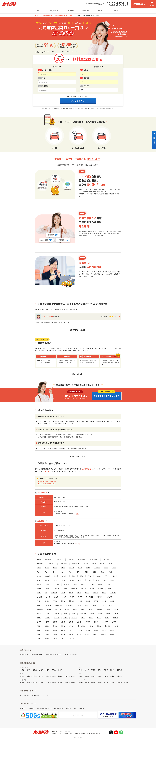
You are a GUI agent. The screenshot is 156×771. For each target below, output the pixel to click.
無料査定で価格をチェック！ (106, 396)
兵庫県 (87, 676)
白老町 (71, 622)
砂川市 (39, 576)
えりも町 (71, 626)
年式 (43, 78)
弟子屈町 (103, 634)
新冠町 (47, 626)
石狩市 (107, 576)
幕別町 (96, 630)
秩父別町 (109, 597)
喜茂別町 (83, 588)
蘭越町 (48, 588)
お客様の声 (35, 695)
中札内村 (63, 630)
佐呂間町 (50, 316)
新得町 (39, 630)
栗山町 (64, 597)
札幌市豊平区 (94, 559)
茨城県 (81, 670)
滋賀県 (99, 676)
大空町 (47, 622)
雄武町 (39, 622)
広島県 (41, 682)
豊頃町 (112, 630)
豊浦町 (55, 622)
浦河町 (55, 626)
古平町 (71, 593)
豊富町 (74, 613)
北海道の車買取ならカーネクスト (64, 15)
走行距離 (45, 86)
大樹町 (80, 630)
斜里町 (116, 613)
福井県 (41, 676)
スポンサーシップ (71, 708)
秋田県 (47, 670)
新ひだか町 (81, 626)
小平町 (75, 609)
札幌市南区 (105, 559)
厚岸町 (79, 634)
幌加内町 (58, 609)
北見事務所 (47, 471)
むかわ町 (105, 622)
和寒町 (87, 605)
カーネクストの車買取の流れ (46, 484)
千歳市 (103, 572)
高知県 (73, 682)
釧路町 (71, 634)
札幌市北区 (60, 559)
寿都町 (108, 584)
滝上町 (99, 618)
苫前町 (83, 609)
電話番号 (86, 78)
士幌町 (99, 626)
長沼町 (56, 597)
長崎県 (93, 682)
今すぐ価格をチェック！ (154, 140)
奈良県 (106, 676)
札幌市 (39, 559)
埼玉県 (99, 670)
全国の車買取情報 (47, 15)
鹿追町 (116, 626)
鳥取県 (22, 682)
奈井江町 (113, 593)
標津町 (64, 638)
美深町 (111, 605)
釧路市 (39, 568)
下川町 (103, 605)
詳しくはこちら (77, 374)
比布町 (88, 601)
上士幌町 (107, 626)
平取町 (39, 626)
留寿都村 (74, 588)
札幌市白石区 (82, 559)
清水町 (47, 630)
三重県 (112, 676)
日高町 (114, 622)
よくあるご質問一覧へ (77, 456)
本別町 (39, 634)
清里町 (39, 618)
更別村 (72, 630)
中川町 (49, 609)
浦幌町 (63, 634)
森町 (105, 580)
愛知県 (73, 676)
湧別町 (91, 618)
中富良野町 (58, 605)
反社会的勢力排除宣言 (56, 708)
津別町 (108, 613)
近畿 (80, 673)
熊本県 (99, 682)
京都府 (93, 676)
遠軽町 (83, 618)
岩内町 (39, 593)
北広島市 (98, 576)
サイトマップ (45, 695)
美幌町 (100, 613)
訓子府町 (56, 618)
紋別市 (63, 572)
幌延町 (92, 613)
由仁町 (48, 597)
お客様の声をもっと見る (77, 330)
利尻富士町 (83, 613)
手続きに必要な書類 (36, 654)
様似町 (63, 626)
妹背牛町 (99, 597)
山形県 (54, 670)
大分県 (106, 682)
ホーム (39, 11)
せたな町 (91, 584)
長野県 (54, 676)
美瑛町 (39, 605)
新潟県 (22, 676)
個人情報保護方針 (42, 708)
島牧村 (100, 584)
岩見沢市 (71, 568)
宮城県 (41, 670)
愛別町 (96, 601)
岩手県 (35, 670)
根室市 (95, 572)
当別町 (39, 580)
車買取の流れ (54, 11)
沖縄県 (126, 682)
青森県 (28, 670)
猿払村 (39, 613)
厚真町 (79, 622)
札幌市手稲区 (63, 563)
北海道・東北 (24, 667)
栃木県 (87, 670)
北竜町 (47, 601)
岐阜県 (60, 676)
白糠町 (39, 638)
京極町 (92, 588)
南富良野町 (69, 605)
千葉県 (106, 670)
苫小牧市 (97, 568)
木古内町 (81, 580)
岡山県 (35, 682)
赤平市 (55, 572)
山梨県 (47, 676)
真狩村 (65, 588)
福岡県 (81, 682)
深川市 (56, 576)
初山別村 (99, 609)
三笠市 (87, 572)
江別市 (47, 572)
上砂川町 (39, 597)
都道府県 (86, 86)
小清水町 (47, 618)
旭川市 (102, 563)
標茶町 (95, 634)
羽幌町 (91, 609)
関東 (80, 667)
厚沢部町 (66, 584)
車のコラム (101, 11)
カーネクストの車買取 (71, 654)
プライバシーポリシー (78, 96)
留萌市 (88, 568)
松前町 (56, 580)
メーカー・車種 (47, 70)
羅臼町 (72, 638)
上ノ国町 (56, 584)
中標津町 (55, 638)
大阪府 (81, 676)
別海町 (47, 638)
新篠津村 (47, 580)
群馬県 (93, 670)
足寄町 (47, 634)
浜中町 (87, 634)
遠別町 (108, 609)
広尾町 (88, 630)
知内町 (72, 580)
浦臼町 (80, 597)
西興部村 (115, 618)
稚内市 (106, 568)
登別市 (74, 576)
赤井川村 (95, 593)
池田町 (104, 630)
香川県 (60, 682)
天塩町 (116, 609)
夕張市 (63, 568)
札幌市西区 (40, 563)
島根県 (28, 682)
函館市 (86, 563)
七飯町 (90, 580)
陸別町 (55, 634)
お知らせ (81, 708)
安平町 (96, 622)
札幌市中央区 (49, 559)
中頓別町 (56, 613)
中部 (21, 673)
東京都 (112, 670)
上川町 (104, 601)
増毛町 (67, 609)
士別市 (71, 572)
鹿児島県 (119, 682)
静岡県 (66, 676)
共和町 (110, 588)
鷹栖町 (63, 601)
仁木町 (79, 593)
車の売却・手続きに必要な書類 (46, 481)
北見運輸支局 (86, 469)
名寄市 (79, 572)
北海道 (44, 316)
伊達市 (90, 576)
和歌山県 (119, 676)
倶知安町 (101, 588)
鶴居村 (112, 634)
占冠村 (79, 605)
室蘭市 (110, 563)
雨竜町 (39, 601)
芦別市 (39, 572)
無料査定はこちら (139, 4)
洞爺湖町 (87, 622)
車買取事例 (85, 11)
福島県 (60, 670)
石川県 (35, 676)
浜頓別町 (47, 613)
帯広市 (47, 568)
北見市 (55, 568)
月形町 (72, 597)
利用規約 (69, 96)
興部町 (107, 618)
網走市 (80, 568)
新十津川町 (89, 597)
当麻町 (80, 601)
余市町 (87, 593)
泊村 (46, 593)
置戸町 (65, 618)
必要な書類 (70, 11)
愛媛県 (66, 682)
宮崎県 (112, 682)
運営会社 (116, 11)
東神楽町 (71, 601)
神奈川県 (119, 670)
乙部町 (75, 584)
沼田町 (55, 601)
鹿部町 (98, 580)
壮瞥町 (63, 622)
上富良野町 (48, 605)
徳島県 (54, 682)
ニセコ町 (56, 588)
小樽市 (94, 563)
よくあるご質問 (24, 695)
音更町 (91, 626)
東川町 (112, 601)
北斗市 (115, 576)
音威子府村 (40, 609)
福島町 (64, 580)
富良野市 (65, 576)
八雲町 (112, 580)
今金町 (83, 584)
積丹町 (63, 593)
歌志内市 (47, 576)
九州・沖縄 (82, 680)
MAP (77, 513)
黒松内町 (39, 588)
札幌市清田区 (76, 563)
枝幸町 (65, 613)
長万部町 (39, 584)
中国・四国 (23, 680)
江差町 (48, 584)
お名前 (86, 70)
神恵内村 (54, 593)
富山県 (28, 676)
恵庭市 (82, 576)
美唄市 (114, 568)
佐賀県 (87, 682)
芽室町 (55, 630)
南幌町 (104, 593)
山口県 (47, 682)
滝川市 (111, 572)
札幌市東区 (71, 559)
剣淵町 (95, 605)
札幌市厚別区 (51, 563)
